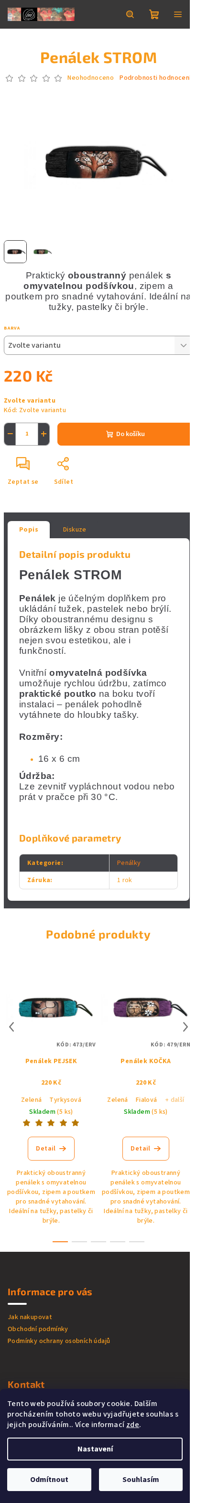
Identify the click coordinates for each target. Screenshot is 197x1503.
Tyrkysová (65, 1100)
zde (132, 1424)
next (185, 1026)
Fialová (146, 1100)
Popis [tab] (28, 529)
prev (11, 1026)
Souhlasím (140, 1479)
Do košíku (130, 434)
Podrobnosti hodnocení (155, 78)
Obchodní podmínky (38, 1329)
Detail (45, 1148)
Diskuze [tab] (75, 529)
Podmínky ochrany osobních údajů (59, 1341)
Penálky (129, 863)
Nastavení (95, 1449)
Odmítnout (49, 1479)
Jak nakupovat (30, 1317)
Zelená (31, 1100)
